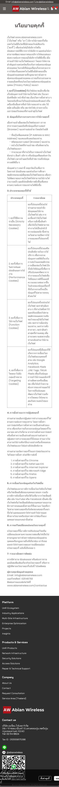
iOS (42, 464)
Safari (32, 464)
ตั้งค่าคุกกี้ (45, 778)
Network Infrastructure (14, 653)
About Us (7, 683)
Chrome (33, 460)
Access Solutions (11, 663)
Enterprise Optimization (14, 623)
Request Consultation (13, 693)
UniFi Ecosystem (10, 608)
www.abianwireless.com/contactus (27, 585)
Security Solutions (11, 658)
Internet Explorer (38, 467)
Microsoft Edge (37, 470)
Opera (32, 477)
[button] (48, 9)
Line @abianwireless (44, 1)
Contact (6, 688)
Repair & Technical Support (16, 668)
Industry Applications (13, 613)
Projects (6, 628)
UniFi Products (9, 648)
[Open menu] (4, 9)
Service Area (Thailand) (14, 698)
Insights (6, 633)
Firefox (33, 474)
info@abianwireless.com (22, 1)
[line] (4, 747)
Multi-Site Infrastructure (15, 618)
